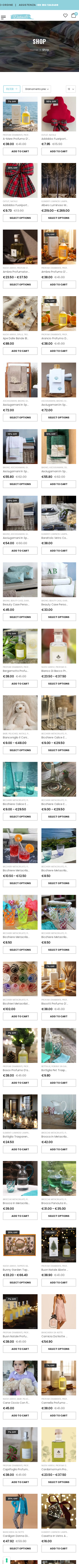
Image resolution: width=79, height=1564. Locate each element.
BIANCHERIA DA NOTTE (52, 1332)
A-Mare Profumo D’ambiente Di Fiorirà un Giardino (35, 139)
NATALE (52, 135)
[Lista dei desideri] (65, 15)
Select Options (20, 218)
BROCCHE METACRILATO (52, 1132)
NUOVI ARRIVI (9, 268)
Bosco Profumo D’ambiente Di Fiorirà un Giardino (35, 1070)
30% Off (12, 167)
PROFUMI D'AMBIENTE (13, 135)
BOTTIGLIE (45, 1066)
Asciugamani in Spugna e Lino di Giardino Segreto (35, 471)
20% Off (12, 1232)
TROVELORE (29, 334)
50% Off (51, 101)
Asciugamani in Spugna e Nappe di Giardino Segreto (37, 538)
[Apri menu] (3, 17)
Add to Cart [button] (20, 151)
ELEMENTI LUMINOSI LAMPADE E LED (58, 201)
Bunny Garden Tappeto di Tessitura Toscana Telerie (37, 1270)
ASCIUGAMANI (10, 401)
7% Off (12, 101)
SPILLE (20, 334)
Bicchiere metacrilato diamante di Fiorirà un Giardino (37, 870)
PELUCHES (13, 733)
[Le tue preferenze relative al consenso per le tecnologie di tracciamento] (6, 1560)
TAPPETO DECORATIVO (27, 1266)
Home (34, 50)
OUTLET (44, 135)
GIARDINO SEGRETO (35, 401)
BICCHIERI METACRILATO (52, 733)
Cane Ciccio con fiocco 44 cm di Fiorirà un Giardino (37, 1403)
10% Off (12, 434)
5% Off (50, 1232)
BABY (5, 733)
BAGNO (21, 401)
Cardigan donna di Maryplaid (22, 1536)
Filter (10, 89)
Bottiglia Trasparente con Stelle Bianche (29, 1137)
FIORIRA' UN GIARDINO (37, 733)
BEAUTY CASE (17, 600)
